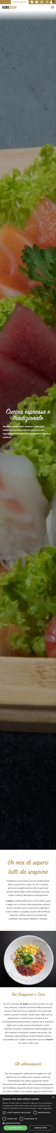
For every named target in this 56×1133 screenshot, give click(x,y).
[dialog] (28, 1114)
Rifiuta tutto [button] (41, 1128)
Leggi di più (47, 1108)
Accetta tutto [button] (15, 1128)
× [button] (53, 1097)
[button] (28, 1123)
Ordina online (20, 2)
